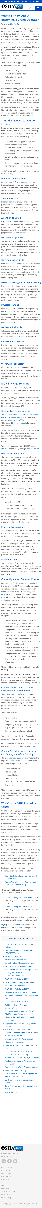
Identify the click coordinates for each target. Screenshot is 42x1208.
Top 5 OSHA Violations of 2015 (17, 989)
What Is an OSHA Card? (14, 956)
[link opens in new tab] (4, 1161)
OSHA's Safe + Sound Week (15, 976)
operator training (11, 42)
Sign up (4, 924)
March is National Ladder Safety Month (20, 963)
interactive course (12, 694)
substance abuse (32, 449)
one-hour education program (17, 758)
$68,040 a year (32, 52)
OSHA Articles (6, 1179)
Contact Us (5, 1189)
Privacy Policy (6, 1195)
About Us (4, 1186)
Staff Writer (15, 24)
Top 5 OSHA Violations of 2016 (17, 979)
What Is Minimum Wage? (15, 1042)
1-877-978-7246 (13, 1)
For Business (5, 1170)
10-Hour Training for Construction (18, 898)
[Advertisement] (21, 1119)
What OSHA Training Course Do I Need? (21, 992)
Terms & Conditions (8, 1192)
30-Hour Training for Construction (18, 906)
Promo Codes (6, 1176)
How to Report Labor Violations (17, 1029)
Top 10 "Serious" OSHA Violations (18, 1002)
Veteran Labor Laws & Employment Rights (22, 1058)
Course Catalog (6, 1167)
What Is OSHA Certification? (16, 960)
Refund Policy (6, 1198)
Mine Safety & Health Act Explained (19, 1039)
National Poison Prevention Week (18, 966)
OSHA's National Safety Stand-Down (19, 982)
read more (19, 924)
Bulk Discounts (6, 1173)
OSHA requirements (19, 423)
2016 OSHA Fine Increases (15, 985)
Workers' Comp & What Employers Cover (21, 1067)
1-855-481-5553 (34, 1)
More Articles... (11, 1092)
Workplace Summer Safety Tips (17, 1070)
